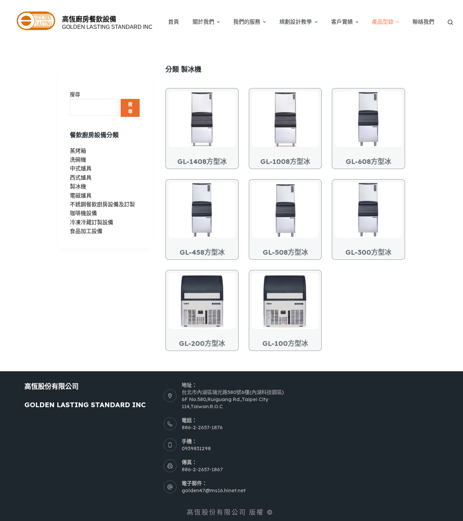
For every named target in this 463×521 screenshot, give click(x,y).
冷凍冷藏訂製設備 (91, 222)
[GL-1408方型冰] (202, 119)
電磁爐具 (81, 195)
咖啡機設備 (83, 213)
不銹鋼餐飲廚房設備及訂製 (102, 204)
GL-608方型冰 (368, 161)
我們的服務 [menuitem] (246, 22)
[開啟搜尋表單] (450, 22)
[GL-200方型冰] (202, 301)
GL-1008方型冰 (285, 161)
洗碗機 (78, 159)
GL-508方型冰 (285, 252)
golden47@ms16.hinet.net (214, 490)
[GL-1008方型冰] (285, 119)
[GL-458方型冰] (202, 210)
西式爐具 (81, 177)
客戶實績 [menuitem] (342, 22)
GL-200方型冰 (202, 343)
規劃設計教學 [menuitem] (295, 22)
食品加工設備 (86, 231)
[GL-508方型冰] (285, 210)
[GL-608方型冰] (368, 119)
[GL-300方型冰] (368, 210)
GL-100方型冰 (285, 343)
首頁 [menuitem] (173, 22)
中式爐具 (81, 168)
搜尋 (75, 94)
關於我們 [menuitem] (203, 22)
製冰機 (78, 186)
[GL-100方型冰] (285, 301)
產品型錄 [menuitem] (383, 22)
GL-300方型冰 (368, 252)
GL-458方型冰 (202, 252)
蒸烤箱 (78, 150)
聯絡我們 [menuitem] (423, 22)
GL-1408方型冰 (202, 161)
